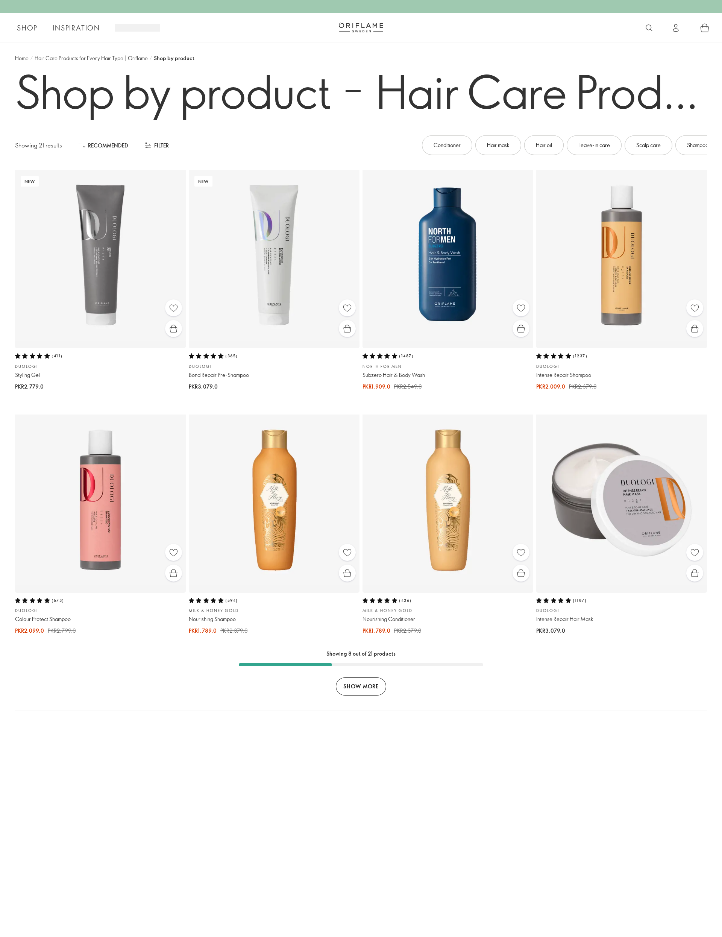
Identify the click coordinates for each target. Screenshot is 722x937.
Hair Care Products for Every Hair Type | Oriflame (91, 58)
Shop (27, 27)
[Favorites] (173, 307)
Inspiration (76, 27)
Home (22, 58)
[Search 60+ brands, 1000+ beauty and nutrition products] (649, 27)
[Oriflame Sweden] (361, 27)
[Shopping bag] (705, 28)
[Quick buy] (173, 328)
